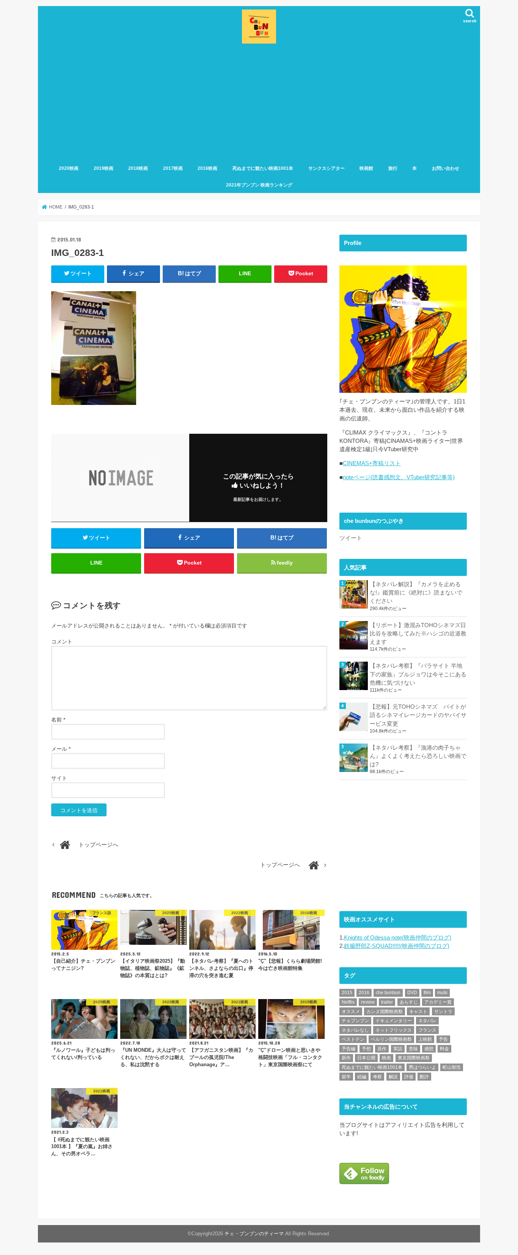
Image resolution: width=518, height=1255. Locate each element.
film (427, 992)
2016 (364, 992)
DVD (412, 992)
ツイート (350, 538)
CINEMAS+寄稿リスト (372, 463)
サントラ (443, 1011)
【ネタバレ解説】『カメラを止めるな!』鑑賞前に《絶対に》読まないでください (416, 592)
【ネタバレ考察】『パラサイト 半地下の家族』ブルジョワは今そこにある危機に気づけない (418, 674)
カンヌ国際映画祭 (384, 1011)
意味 (413, 1048)
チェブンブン (355, 1020)
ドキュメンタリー (393, 1020)
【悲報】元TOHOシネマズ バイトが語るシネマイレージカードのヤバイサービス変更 (418, 715)
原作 (381, 1048)
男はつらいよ (422, 1067)
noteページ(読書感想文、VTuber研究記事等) (399, 477)
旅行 (392, 168)
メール (61, 749)
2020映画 (68, 168)
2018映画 (138, 168)
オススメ (351, 1011)
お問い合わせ (445, 168)
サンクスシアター (326, 168)
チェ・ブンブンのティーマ (254, 1233)
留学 (346, 1076)
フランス (427, 1030)
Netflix (348, 1002)
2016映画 (207, 168)
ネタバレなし (355, 1030)
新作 (346, 1057)
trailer (387, 1002)
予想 (366, 1048)
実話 (397, 1048)
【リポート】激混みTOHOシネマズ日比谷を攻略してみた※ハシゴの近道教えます (418, 633)
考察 (377, 1076)
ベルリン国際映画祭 (391, 1039)
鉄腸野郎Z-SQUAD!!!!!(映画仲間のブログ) (396, 946)
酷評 (424, 1076)
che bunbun (388, 992)
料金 (444, 1048)
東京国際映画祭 (414, 1057)
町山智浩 (452, 1067)
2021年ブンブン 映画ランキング (259, 185)
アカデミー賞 (438, 1002)
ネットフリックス (393, 1030)
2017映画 (173, 168)
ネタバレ (427, 1020)
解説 (393, 1076)
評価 (408, 1076)
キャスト (418, 1011)
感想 (428, 1048)
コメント (61, 641)
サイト (59, 778)
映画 (386, 1057)
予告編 (348, 1048)
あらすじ (409, 1002)
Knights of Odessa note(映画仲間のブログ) (397, 938)
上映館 (425, 1039)
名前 (58, 720)
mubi (442, 992)
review (368, 1002)
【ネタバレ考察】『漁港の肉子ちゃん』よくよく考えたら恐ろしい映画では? (418, 756)
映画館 (366, 168)
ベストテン (353, 1039)
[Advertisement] (259, 103)
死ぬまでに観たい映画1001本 (262, 168)
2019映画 (103, 168)
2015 (347, 992)
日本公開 (366, 1057)
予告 (443, 1039)
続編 (361, 1076)
